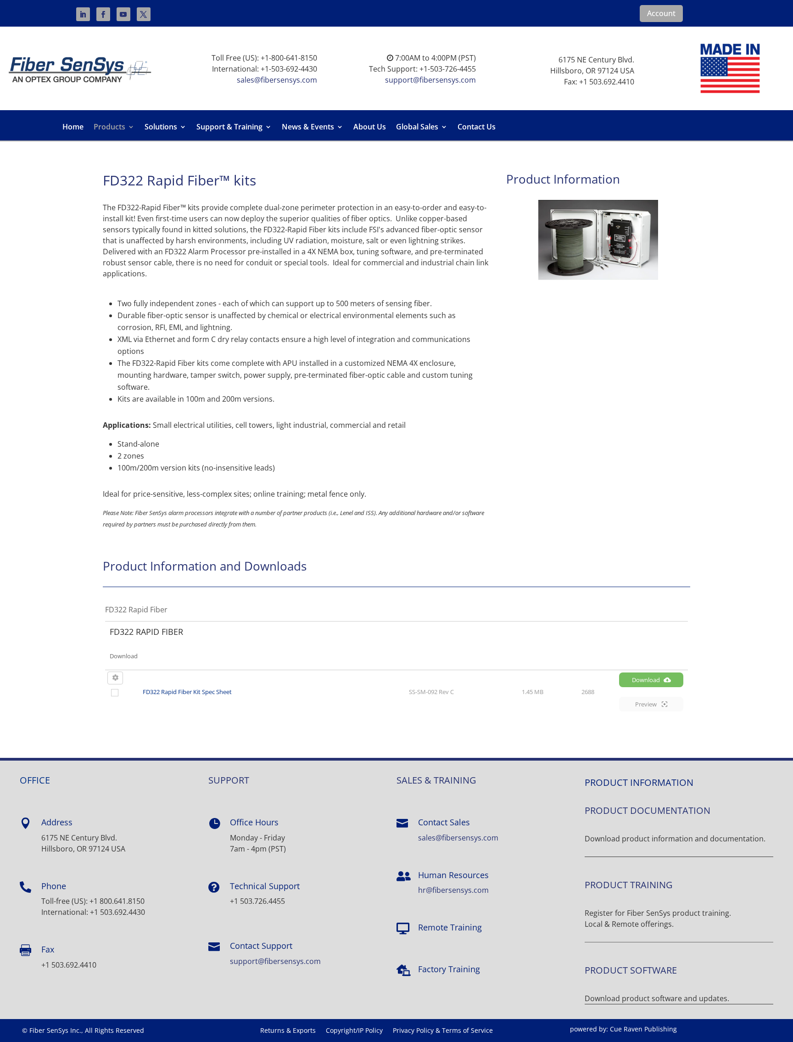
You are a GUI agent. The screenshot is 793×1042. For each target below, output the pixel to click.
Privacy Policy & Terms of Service (443, 1031)
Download (646, 680)
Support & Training (229, 127)
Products (109, 127)
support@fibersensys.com (430, 80)
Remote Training (450, 927)
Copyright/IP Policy (354, 1031)
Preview (646, 704)
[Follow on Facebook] (103, 14)
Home (73, 127)
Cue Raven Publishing (643, 1029)
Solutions (161, 127)
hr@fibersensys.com (453, 890)
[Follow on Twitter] (144, 14)
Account (661, 13)
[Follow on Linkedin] (83, 14)
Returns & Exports (288, 1031)
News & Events (308, 127)
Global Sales (417, 127)
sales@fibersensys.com (277, 80)
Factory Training (449, 969)
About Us (369, 127)
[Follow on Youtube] (123, 14)
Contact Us (477, 127)
